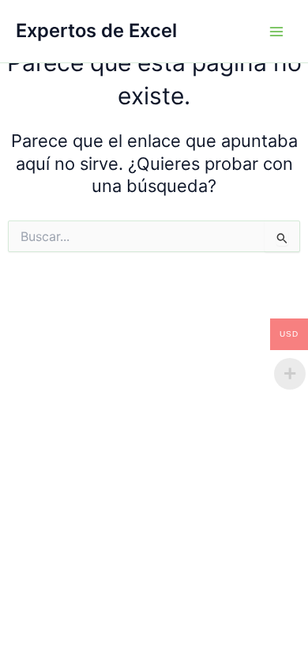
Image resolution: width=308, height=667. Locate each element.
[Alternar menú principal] (276, 31)
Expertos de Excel (96, 30)
